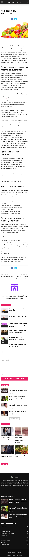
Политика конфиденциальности (14, 552)
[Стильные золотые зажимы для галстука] (7, 449)
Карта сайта (19, 550)
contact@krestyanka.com (19, 490)
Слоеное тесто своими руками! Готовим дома (22, 277)
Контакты (13, 550)
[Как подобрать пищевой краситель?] (4, 310)
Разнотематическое (5, 540)
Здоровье (3, 542)
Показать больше (14, 418)
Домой (2, 7)
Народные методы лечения (7, 533)
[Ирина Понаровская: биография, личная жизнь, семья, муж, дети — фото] (4, 398)
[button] (27, 2)
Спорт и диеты (4, 535)
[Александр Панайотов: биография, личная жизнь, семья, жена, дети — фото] (4, 405)
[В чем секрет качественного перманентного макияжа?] (21, 431)
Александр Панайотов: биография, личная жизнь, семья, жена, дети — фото (18, 405)
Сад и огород (4, 526)
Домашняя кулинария (6, 537)
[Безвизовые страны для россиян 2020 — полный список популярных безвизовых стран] (4, 390)
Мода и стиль (3, 435)
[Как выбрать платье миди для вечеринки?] (7, 431)
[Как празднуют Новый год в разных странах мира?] (4, 332)
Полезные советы (14, 7)
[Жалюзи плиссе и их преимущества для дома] (4, 339)
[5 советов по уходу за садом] (21, 449)
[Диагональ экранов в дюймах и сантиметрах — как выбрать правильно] (4, 325)
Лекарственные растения (7, 529)
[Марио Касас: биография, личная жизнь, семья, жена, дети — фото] (4, 413)
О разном (7, 7)
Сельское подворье (5, 531)
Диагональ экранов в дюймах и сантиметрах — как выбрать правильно (18, 324)
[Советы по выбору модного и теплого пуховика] (4, 317)
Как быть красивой (19, 435)
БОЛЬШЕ (14, 305)
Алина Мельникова (14, 293)
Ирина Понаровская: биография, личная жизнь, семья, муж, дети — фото (18, 398)
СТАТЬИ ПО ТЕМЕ (6, 305)
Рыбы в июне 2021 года (7, 276)
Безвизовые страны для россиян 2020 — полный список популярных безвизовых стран (18, 390)
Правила (8, 550)
